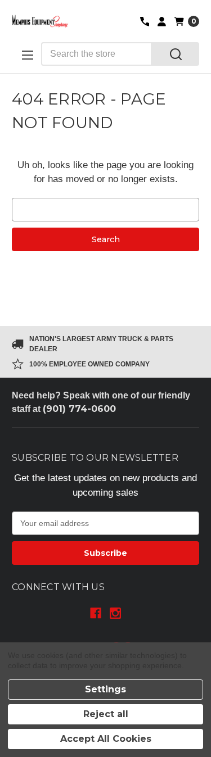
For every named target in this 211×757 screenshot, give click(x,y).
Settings (105, 689)
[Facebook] (95, 613)
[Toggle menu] (26, 54)
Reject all (105, 714)
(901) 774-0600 (79, 409)
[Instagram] (115, 613)
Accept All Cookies (105, 738)
